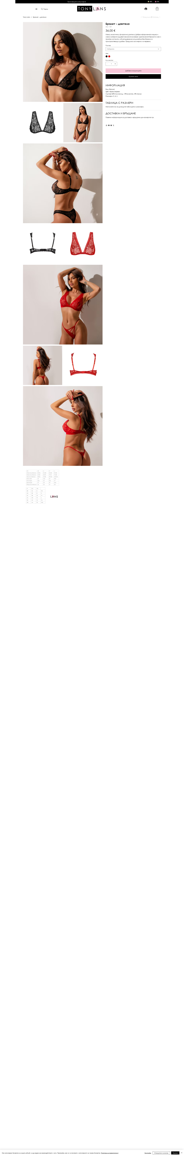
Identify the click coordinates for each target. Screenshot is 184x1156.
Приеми (175, 1153)
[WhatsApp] (107, 125)
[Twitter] (113, 125)
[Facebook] (109, 125)
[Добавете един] (115, 64)
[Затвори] (182, 1152)
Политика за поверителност (109, 1153)
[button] (157, 8)
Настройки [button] (148, 1153)
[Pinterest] (111, 125)
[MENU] (36, 9)
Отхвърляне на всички (161, 1153)
